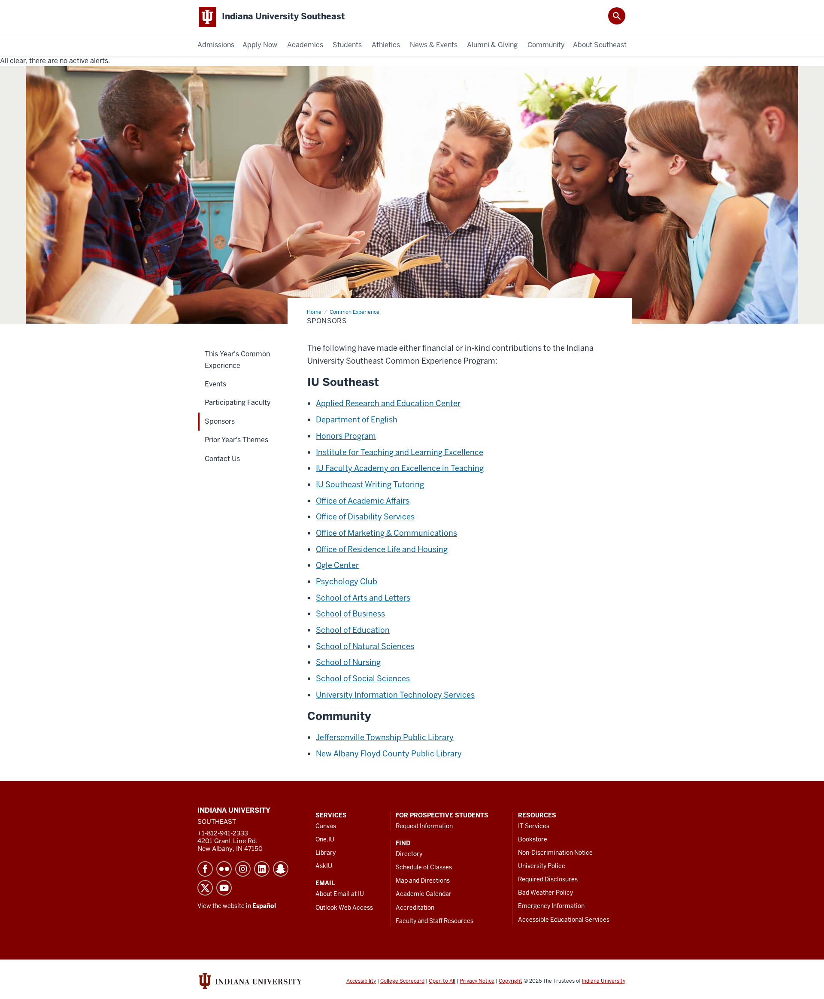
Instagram (243, 869)
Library (325, 852)
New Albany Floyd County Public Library (389, 754)
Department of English (356, 420)
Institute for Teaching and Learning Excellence (399, 452)
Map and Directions (423, 880)
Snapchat (280, 869)
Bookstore (532, 839)
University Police (541, 866)
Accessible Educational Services (563, 919)
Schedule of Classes (424, 867)
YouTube (224, 888)
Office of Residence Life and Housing (382, 549)
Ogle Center (337, 565)
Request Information (424, 826)
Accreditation (415, 907)
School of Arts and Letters (363, 598)
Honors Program (346, 436)
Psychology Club (346, 581)
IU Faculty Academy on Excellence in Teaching (400, 468)
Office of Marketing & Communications (386, 533)
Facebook (205, 869)
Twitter (205, 888)
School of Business (350, 614)
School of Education (353, 630)
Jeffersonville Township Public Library (385, 737)
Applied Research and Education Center (388, 403)
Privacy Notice (477, 981)
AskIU (323, 866)
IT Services (533, 826)
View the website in (236, 906)
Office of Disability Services (365, 517)
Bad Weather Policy (545, 892)
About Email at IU (339, 894)
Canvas (325, 826)
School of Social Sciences (363, 678)
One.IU (324, 839)
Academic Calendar (423, 894)
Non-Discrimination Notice (555, 852)
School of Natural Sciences (365, 646)
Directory (409, 854)
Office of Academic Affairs (362, 501)
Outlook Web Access (344, 907)
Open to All (442, 981)
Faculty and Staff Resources (434, 921)
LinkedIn (262, 869)
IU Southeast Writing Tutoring (370, 484)
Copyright (510, 981)
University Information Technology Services (395, 695)
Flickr (224, 869)
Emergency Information (551, 906)
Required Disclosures (548, 879)
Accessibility (361, 981)
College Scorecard (402, 981)
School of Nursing (348, 662)
